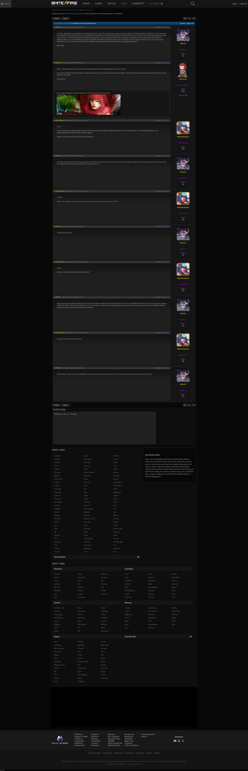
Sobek (115, 535)
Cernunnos (58, 479)
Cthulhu (127, 584)
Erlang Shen (176, 611)
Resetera (94, 739)
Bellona (57, 476)
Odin (85, 525)
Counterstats (79, 741)
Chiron (57, 482)
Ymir (85, 552)
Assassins (58, 569)
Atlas (85, 469)
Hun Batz (87, 502)
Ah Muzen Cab (59, 608)
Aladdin (57, 459)
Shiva (127, 624)
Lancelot (57, 584)
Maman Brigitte (83, 661)
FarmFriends (96, 741)
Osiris (115, 525)
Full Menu (155, 3)
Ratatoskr (116, 532)
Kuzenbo (151, 590)
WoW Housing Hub (115, 743)
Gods (124, 3)
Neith (56, 522)
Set (55, 594)
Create (86, 3)
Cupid (57, 485)
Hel (102, 655)
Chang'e (81, 648)
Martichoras (82, 624)
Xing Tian (116, 548)
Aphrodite (87, 462)
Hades (86, 495)
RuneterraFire (80, 745)
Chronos (87, 482)
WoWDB (111, 741)
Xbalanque (87, 548)
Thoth (103, 675)
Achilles (57, 456)
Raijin (80, 671)
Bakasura (104, 574)
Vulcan (57, 548)
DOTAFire (95, 737)
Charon (116, 479)
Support (149, 753)
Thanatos (87, 542)
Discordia (58, 489)
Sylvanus (58, 542)
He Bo (80, 655)
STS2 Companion (131, 745)
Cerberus (116, 476)
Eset (85, 489)
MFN (6, 3)
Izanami (87, 505)
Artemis (87, 466)
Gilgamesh (117, 492)
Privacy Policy (107, 753)
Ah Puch (116, 456)
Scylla (86, 535)
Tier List (111, 3)
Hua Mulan (58, 502)
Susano (116, 538)
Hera (56, 658)
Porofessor (79, 739)
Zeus (115, 552)
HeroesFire (95, 745)
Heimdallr (104, 618)
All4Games (58, 62)
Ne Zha (115, 518)
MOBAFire (78, 734)
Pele (56, 528)
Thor (56, 545)
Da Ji (85, 485)
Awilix (115, 469)
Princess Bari (118, 528)
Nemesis (87, 522)
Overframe (128, 743)
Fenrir (115, 489)
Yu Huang (104, 678)
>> (194, 18)
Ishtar (115, 502)
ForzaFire (94, 743)
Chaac (86, 479)
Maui (173, 590)
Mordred (58, 518)
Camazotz (81, 577)
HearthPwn (129, 739)
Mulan (174, 618)
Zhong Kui (81, 681)
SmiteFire (94, 734)
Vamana (151, 628)
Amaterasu (88, 459)
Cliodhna (104, 577)
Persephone (82, 668)
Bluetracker (129, 737)
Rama (86, 532)
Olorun (56, 668)
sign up (68, 414)
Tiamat (56, 678)
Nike (126, 621)
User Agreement (94, 753)
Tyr (126, 628)
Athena (57, 469)
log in (62, 414)
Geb (85, 492)
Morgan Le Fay (89, 518)
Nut (56, 525)
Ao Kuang (57, 645)
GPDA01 (58, 27)
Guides (98, 3)
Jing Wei (57, 509)
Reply (65, 18)
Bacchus (58, 472)
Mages (57, 636)
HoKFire (144, 737)
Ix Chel (57, 505)
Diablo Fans (129, 741)
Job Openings (129, 753)
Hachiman (81, 618)
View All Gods (59, 557)
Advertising (118, 753)
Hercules (58, 499)
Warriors (128, 603)
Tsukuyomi (88, 545)
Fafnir (150, 584)
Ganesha (58, 492)
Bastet (115, 472)
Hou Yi (115, 499)
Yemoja (57, 552)
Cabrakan (87, 476)
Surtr (173, 624)
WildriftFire (79, 743)
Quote (164, 27)
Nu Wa (115, 522)
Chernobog (58, 614)
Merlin (115, 515)
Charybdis (104, 611)
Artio (115, 466)
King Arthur (152, 618)
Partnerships (140, 753)
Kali (114, 509)
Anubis (57, 462)
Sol (56, 538)
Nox (79, 665)
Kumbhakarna (130, 590)
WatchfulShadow (60, 120)
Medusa (57, 515)
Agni (85, 456)
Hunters (57, 603)
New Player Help (65, 23)
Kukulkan (87, 512)
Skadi (56, 631)
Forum (56, 18)
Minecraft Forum (114, 739)
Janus (115, 505)
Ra (55, 532)
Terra (174, 594)
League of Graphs (81, 737)
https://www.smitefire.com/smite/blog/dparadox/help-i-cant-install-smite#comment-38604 (87, 201)
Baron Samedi (89, 472)
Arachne (57, 574)
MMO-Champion (114, 745)
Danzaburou (117, 485)
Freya (103, 651)
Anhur (115, 459)
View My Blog (183, 95)
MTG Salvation (113, 737)
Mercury (87, 515)
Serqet (103, 590)
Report (81, 27)
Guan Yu (58, 495)
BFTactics (111, 734)
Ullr (114, 545)
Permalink (158, 27)
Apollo (115, 462)
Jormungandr (88, 509)
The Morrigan (118, 542)
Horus (86, 499)
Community (138, 3)
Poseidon (87, 528)
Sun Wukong (88, 538)
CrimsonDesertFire (148, 734)
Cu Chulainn (117, 482)
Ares (56, 466)
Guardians (129, 569)
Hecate (115, 495)
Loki (114, 512)
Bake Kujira (176, 577)
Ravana (57, 535)
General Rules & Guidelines (75, 14)
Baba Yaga (105, 645)
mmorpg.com (129, 734)
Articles (157, 753)
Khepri (57, 512)
